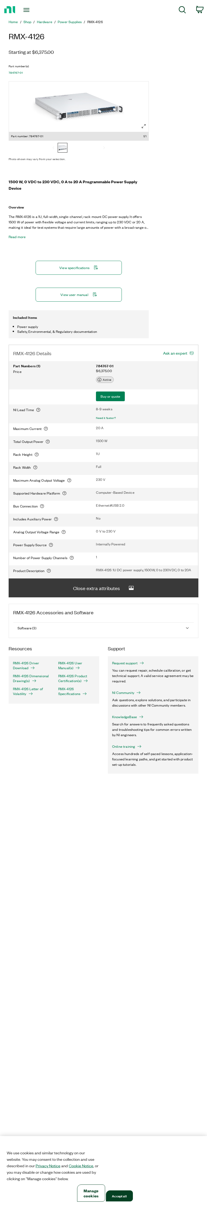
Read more (17, 236)
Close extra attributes (96, 588)
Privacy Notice (48, 1165)
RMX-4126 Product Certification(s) (72, 678)
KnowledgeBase (124, 716)
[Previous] (53, 148)
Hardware (44, 21)
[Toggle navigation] (32, 10)
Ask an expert (175, 353)
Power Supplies (70, 21)
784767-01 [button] (16, 72)
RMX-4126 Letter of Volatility (28, 691)
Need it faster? (106, 418)
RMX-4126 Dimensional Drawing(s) (31, 678)
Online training (123, 746)
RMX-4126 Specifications (69, 691)
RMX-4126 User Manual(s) (70, 665)
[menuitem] (182, 10)
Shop (27, 21)
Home (13, 21)
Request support (124, 663)
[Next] (104, 148)
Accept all (119, 1195)
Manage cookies (91, 1193)
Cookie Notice (81, 1165)
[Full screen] (143, 126)
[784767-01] (62, 148)
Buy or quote (110, 396)
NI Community (123, 692)
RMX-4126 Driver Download (26, 665)
